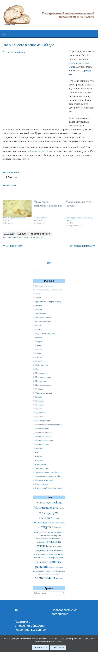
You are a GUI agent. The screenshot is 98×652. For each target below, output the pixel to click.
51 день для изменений (44, 286)
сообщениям (33, 151)
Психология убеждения (44, 441)
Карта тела (39, 345)
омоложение (52, 554)
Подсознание (40, 413)
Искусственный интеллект (45, 334)
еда (31, 237)
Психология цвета (42, 445)
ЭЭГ (41, 513)
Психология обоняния (43, 433)
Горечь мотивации (41, 218)
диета (38, 536)
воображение (41, 532)
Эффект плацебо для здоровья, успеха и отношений (55, 488)
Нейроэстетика (41, 381)
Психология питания (40, 234)
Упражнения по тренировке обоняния (49, 476)
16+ (17, 610)
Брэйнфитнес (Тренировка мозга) (48, 302)
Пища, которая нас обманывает (14, 218)
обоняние (59, 550)
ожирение (44, 554)
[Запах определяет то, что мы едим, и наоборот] (80, 208)
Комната (38, 349)
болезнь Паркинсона (56, 523)
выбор (53, 532)
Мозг (37, 369)
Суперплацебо (40, 464)
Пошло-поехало (15, 246)
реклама (36, 571)
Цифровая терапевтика (44, 480)
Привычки (39, 417)
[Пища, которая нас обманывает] (17, 208)
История (38, 342)
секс (41, 571)
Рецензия (39, 449)
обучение (37, 554)
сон (44, 571)
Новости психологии (43, 385)
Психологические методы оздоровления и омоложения (56, 425)
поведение (45, 558)
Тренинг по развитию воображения (48, 472)
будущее (26, 237)
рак (61, 567)
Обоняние (39, 389)
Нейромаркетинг (41, 373)
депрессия (61, 532)
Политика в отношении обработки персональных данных (30, 625)
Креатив (38, 357)
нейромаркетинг (44, 550)
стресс (48, 571)
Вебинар (38, 310)
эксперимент (45, 578)
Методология (40, 361)
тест (42, 237)
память (60, 554)
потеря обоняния (56, 558)
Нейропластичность (43, 377)
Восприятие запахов (43, 318)
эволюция (56, 574)
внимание (57, 528)
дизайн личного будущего (51, 536)
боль (39, 528)
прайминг (42, 562)
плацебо (38, 558)
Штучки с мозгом (41, 484)
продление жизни (54, 567)
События (38, 457)
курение (59, 546)
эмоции (59, 578)
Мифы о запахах (41, 365)
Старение (38, 460)
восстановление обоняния (45, 322)
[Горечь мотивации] (48, 208)
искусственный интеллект (44, 538)
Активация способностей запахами (48, 290)
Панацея (38, 397)
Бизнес (38, 298)
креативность (51, 546)
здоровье (38, 330)
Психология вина (42, 429)
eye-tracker (41, 503)
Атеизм (38, 294)
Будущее (21, 234)
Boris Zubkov (13, 237)
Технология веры (41, 468)
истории (38, 338)
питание (36, 237)
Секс (37, 453)
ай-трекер (48, 513)
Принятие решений (42, 421)
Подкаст (38, 409)
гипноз (38, 326)
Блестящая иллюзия (81, 246)
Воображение (40, 314)
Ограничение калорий (43, 393)
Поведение (39, 401)
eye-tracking (54, 502)
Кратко (38, 353)
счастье (53, 571)
